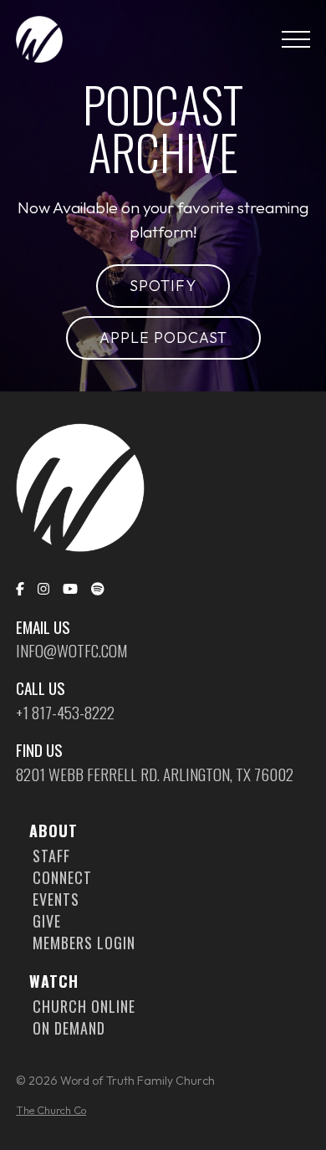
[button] (296, 39)
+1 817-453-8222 (65, 712)
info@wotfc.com (72, 650)
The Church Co (51, 1110)
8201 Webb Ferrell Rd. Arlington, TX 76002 (154, 774)
